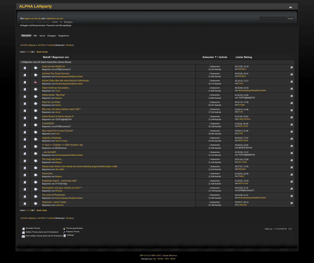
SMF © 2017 (156, 255)
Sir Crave (243, 162)
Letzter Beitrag (244, 57)
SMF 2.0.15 (145, 255)
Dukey (58, 105)
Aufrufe (223, 57)
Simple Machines (170, 255)
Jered (57, 112)
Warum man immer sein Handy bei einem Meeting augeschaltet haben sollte (79, 166)
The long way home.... (53, 159)
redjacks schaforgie (51, 138)
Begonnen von (61, 57)
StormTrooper (61, 141)
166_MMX (59, 169)
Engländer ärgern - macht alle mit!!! (59, 180)
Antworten (208, 57)
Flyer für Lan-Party (51, 102)
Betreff (46, 57)
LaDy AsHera (244, 119)
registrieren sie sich (54, 18)
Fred (241, 83)
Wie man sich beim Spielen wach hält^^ (61, 109)
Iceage (242, 105)
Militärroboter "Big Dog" (53, 95)
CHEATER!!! (48, 123)
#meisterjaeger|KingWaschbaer (69, 76)
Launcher (59, 205)
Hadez (241, 176)
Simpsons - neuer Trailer (54, 202)
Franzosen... (48, 173)
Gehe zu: (269, 229)
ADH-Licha (243, 126)
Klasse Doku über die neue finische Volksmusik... (66, 80)
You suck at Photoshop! (53, 195)
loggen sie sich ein (33, 18)
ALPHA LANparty (35, 6)
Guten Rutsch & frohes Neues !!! (57, 116)
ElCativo (69, 45)
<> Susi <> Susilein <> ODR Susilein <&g (62, 145)
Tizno (57, 91)
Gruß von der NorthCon (53, 66)
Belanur (58, 98)
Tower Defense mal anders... (56, 88)
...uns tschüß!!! (49, 152)
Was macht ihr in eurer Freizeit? (57, 131)
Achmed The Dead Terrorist (55, 73)
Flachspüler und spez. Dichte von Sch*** (62, 188)
